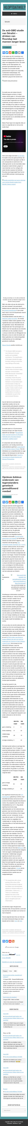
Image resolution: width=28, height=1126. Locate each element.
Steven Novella (6, 345)
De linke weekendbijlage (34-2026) (13, 1057)
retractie (11, 468)
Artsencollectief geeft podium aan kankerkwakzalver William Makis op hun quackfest (13, 1018)
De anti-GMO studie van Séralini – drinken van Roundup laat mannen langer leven (13, 36)
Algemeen (11, 464)
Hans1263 (5, 1013)
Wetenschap (5, 465)
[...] (10, 993)
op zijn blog (21, 156)
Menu (15, 14)
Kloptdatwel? (15, 7)
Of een (6, 958)
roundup (17, 468)
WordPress (15, 1123)
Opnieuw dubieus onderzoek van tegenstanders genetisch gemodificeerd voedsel (11, 484)
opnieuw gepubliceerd (10, 310)
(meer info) (18, 955)
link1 (16, 921)
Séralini (22, 468)
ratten (7, 468)
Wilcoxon (20, 848)
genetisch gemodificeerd (16, 467)
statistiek (21, 933)
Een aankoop (5, 955)
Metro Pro (15, 1121)
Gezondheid (18, 464)
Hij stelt (18, 868)
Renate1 (5, 1089)
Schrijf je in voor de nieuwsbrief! (12, 962)
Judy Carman (10, 933)
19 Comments (7, 497)
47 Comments (7, 47)
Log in (19, 1123)
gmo (24, 467)
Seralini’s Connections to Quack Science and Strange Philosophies (12, 457)
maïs (3, 468)
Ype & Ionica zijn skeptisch (10, 997)
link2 (20, 921)
